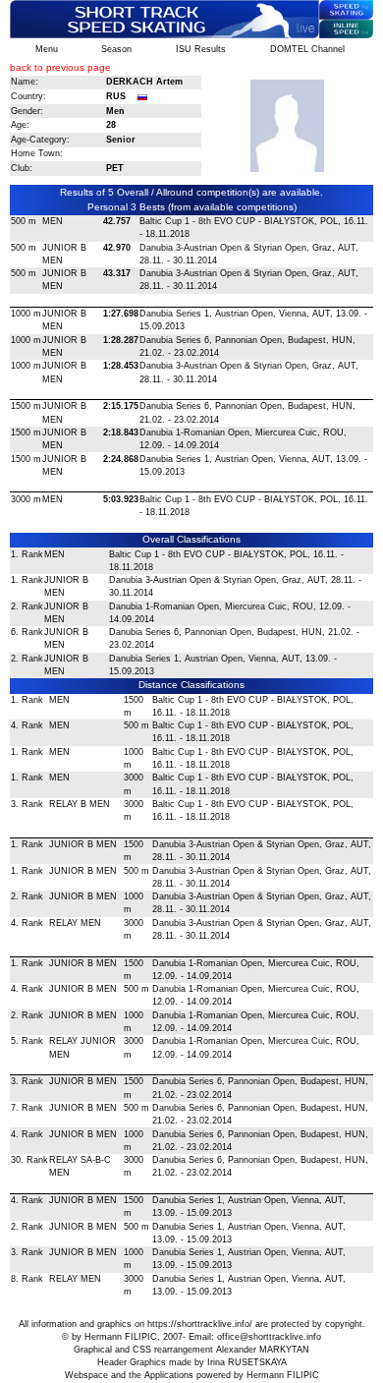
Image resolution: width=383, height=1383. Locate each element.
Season (116, 48)
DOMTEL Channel (307, 48)
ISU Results (201, 48)
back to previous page (60, 67)
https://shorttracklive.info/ (199, 1324)
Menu (46, 48)
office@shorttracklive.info (269, 1337)
